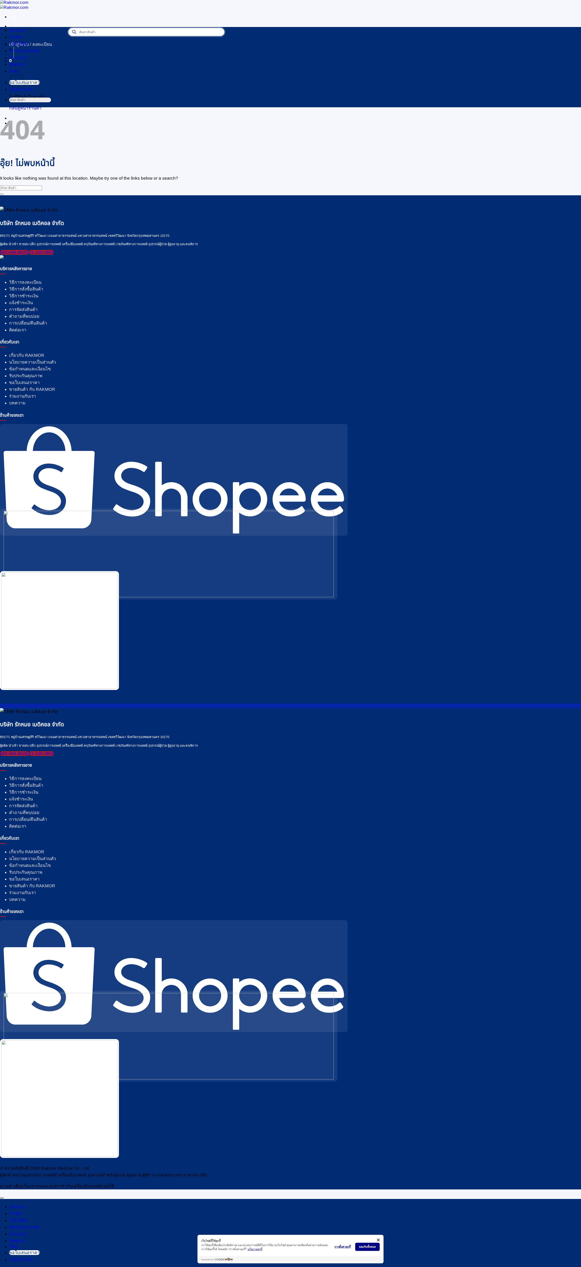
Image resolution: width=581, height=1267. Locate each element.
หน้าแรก (17, 30)
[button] (13, 16)
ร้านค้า (15, 37)
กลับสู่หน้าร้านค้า (25, 108)
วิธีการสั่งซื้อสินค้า (26, 289)
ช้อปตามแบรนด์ (24, 1227)
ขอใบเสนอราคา (24, 382)
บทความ (17, 403)
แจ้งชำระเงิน (21, 302)
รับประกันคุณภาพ (25, 375)
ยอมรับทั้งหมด (367, 1246)
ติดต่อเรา (17, 64)
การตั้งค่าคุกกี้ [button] (343, 1246)
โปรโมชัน (18, 44)
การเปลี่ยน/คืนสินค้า (28, 323)
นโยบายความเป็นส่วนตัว (32, 362)
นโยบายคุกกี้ (255, 1249)
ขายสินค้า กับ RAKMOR (32, 389)
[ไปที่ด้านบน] (2, 1198)
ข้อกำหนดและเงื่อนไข (30, 369)
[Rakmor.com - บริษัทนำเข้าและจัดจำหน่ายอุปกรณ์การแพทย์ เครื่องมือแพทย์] (14, 5)
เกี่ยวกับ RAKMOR (26, 355)
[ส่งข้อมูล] (11, 106)
